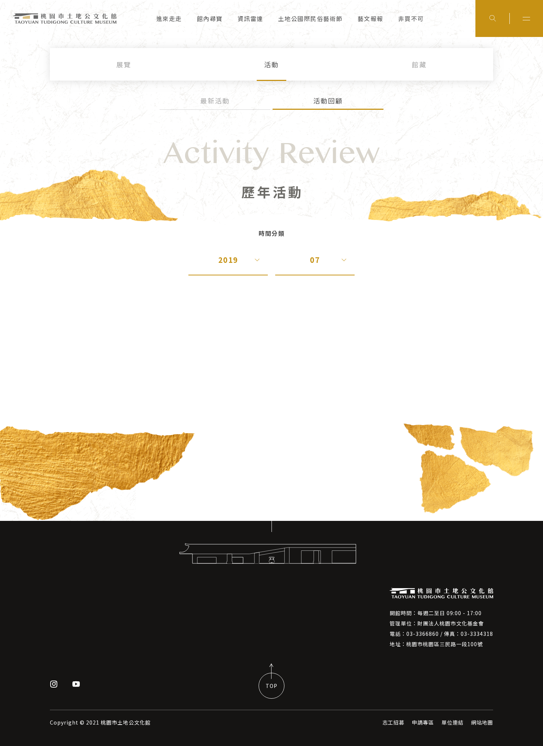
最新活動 (215, 100)
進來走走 (169, 18)
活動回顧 (328, 100)
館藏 (419, 64)
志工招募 (393, 722)
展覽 (123, 64)
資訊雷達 (250, 18)
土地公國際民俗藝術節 (310, 18)
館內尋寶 (210, 18)
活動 (271, 64)
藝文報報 (370, 18)
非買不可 (411, 18)
